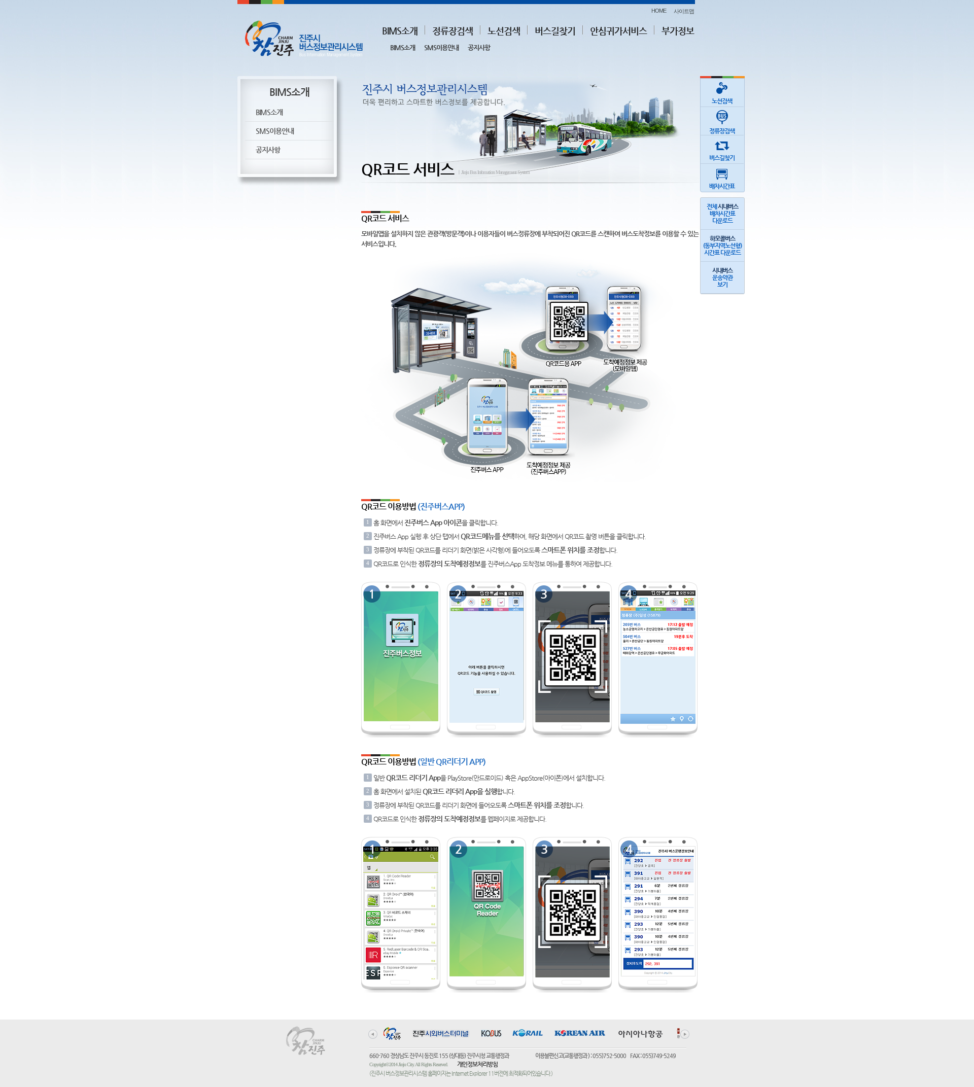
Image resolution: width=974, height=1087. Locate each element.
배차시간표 (722, 186)
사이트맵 (684, 11)
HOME (658, 11)
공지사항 (479, 47)
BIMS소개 (400, 30)
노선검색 (504, 30)
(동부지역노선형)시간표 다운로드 (722, 245)
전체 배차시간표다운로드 (722, 213)
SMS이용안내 (441, 47)
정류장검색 (452, 30)
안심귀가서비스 (618, 30)
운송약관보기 (722, 277)
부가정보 (678, 30)
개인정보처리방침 (477, 1064)
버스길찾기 (555, 30)
